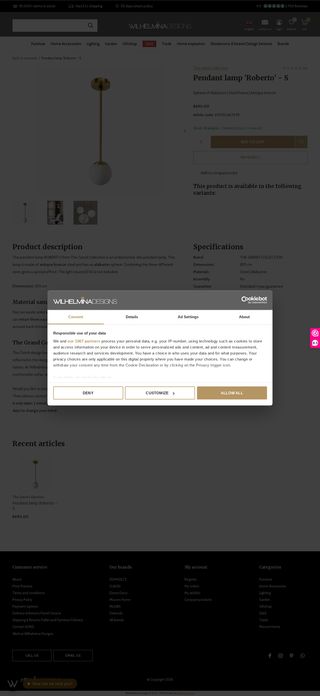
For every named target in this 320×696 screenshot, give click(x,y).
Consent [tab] (75, 316)
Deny (88, 393)
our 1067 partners (84, 341)
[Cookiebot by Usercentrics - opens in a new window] (245, 300)
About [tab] (244, 316)
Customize (157, 393)
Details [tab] (132, 316)
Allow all (232, 393)
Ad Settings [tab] (188, 316)
